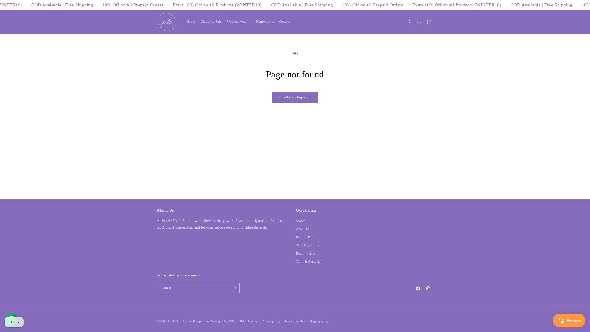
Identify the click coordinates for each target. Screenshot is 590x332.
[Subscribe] (234, 288)
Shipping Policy (307, 245)
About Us (303, 229)
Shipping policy (319, 321)
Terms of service (295, 321)
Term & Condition (309, 261)
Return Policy (306, 253)
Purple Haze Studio (179, 321)
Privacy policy (271, 321)
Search (301, 221)
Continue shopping (295, 97)
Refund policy (248, 321)
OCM (231, 321)
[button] (238, 22)
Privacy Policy (306, 237)
